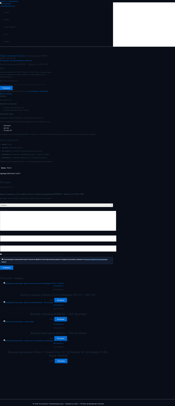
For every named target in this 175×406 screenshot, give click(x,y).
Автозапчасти (12, 56)
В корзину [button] (60, 300)
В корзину (6, 88)
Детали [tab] (6, 128)
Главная (6, 12)
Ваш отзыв (4, 210)
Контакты (7, 41)
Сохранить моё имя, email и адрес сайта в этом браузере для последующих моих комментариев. (33, 254)
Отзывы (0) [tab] (8, 130)
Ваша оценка (4, 202)
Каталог (6, 20)
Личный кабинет (9, 27)
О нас (6, 34)
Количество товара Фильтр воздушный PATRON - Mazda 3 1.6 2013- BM (22, 84)
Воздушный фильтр (18, 60)
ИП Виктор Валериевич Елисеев (92, 404)
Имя (2, 234)
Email (2, 244)
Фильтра (22, 56)
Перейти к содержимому (9, 1)
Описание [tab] (7, 125)
